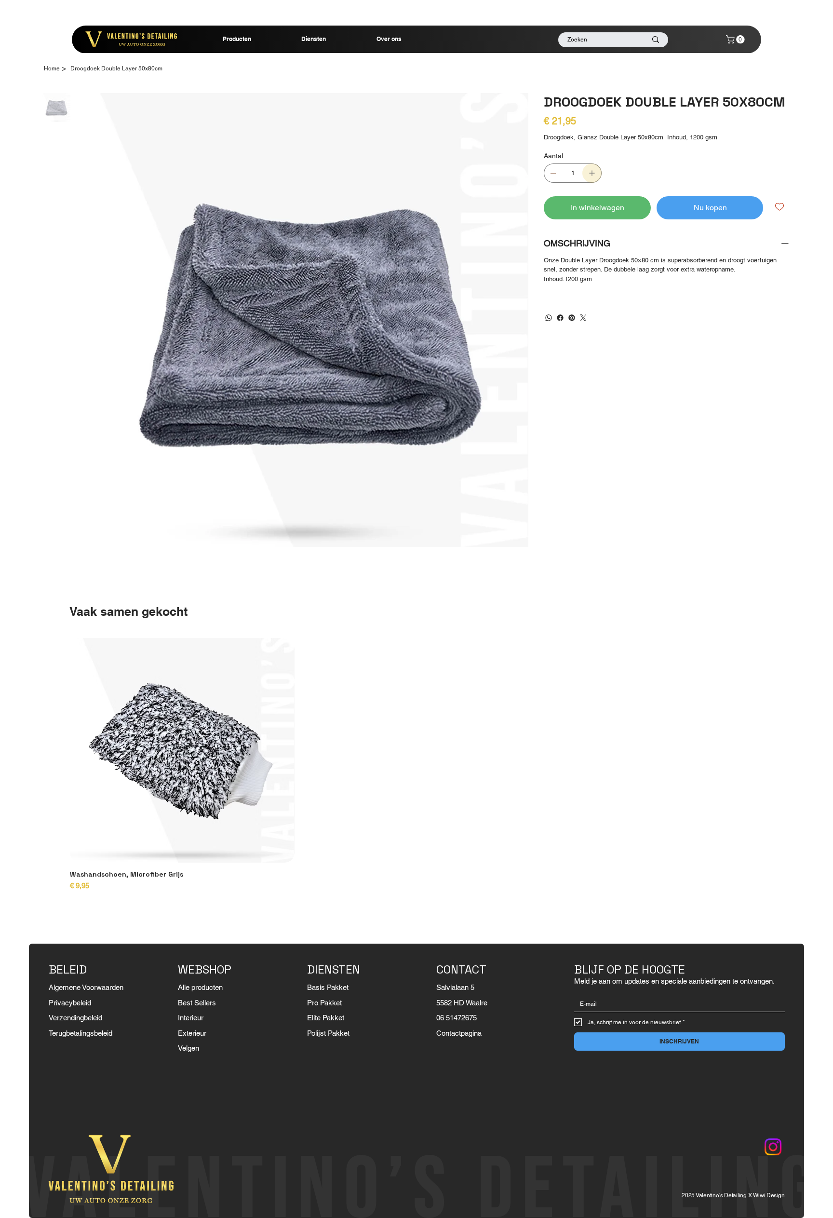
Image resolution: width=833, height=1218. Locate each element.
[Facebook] (560, 318)
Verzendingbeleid (75, 1018)
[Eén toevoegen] (592, 173)
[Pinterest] (572, 318)
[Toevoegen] (780, 206)
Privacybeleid (70, 1003)
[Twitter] (583, 318)
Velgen (188, 1048)
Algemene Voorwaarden (86, 987)
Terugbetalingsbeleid (80, 1033)
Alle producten (200, 987)
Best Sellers (197, 1003)
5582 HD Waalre (461, 1003)
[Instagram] (773, 1147)
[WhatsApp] (548, 318)
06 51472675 (456, 1018)
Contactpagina (459, 1033)
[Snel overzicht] (182, 750)
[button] (736, 39)
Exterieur (192, 1033)
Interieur (190, 1018)
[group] (416, 764)
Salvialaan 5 (455, 987)
